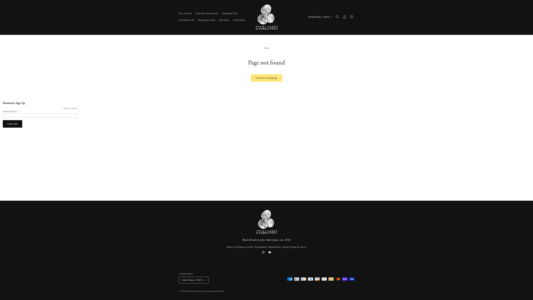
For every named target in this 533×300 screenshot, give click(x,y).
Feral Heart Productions (196, 291)
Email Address (10, 111)
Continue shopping (266, 78)
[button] (337, 16)
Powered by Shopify (215, 291)
